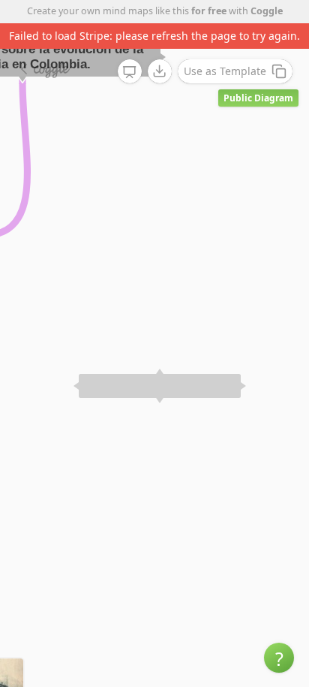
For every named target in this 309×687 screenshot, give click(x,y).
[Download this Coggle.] (160, 71)
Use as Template (225, 71)
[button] (279, 658)
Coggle (266, 11)
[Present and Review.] (130, 72)
